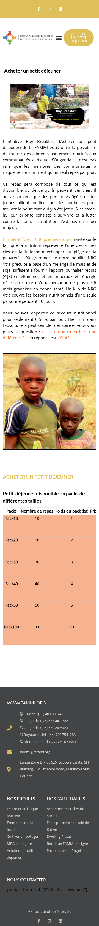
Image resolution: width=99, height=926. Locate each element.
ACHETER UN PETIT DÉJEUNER (38, 477)
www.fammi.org (26, 702)
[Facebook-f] (38, 9)
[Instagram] (49, 9)
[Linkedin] (60, 9)
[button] (59, 37)
